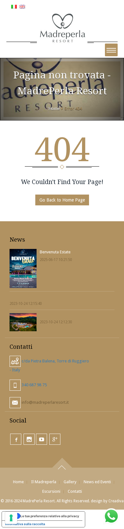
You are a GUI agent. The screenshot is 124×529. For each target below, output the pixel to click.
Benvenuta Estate (55, 252)
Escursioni (51, 491)
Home (54, 108)
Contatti (75, 491)
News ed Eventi (97, 482)
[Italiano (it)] (14, 6)
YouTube (41, 439)
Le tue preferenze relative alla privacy (49, 516)
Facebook (15, 439)
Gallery (70, 482)
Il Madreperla (43, 482)
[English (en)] (22, 6)
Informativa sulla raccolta (25, 524)
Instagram (29, 439)
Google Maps (54, 439)
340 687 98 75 (34, 384)
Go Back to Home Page (62, 200)
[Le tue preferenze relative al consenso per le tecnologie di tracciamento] (11, 518)
